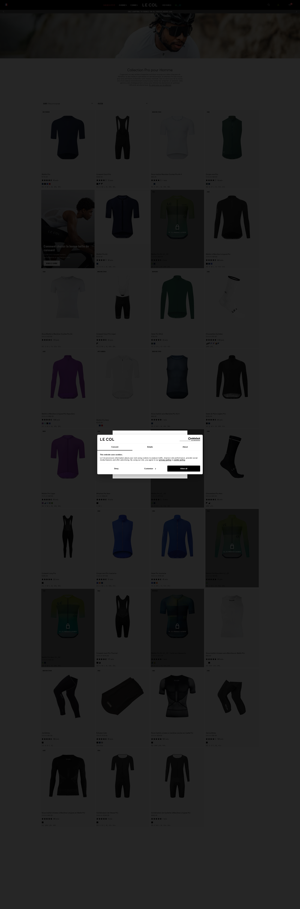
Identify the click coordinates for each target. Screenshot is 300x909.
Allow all (183, 469)
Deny (116, 469)
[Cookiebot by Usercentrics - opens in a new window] (190, 439)
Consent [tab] (114, 447)
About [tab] (185, 447)
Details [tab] (150, 447)
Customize (148, 469)
